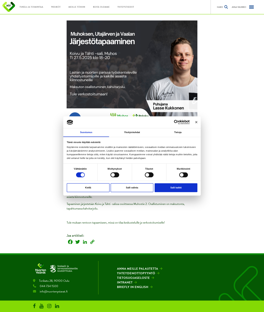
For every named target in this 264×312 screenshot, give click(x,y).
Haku (220, 7)
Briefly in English (132, 287)
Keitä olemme (101, 7)
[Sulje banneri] (196, 122)
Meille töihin (76, 7)
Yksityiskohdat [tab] (132, 132)
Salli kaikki (176, 187)
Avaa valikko (239, 7)
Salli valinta (132, 187)
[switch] (114, 175)
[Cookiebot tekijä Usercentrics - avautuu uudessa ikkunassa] (176, 122)
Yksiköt (56, 7)
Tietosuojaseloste (133, 277)
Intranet (125, 282)
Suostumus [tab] (86, 132)
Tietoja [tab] (178, 132)
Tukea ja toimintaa (31, 7)
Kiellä (88, 187)
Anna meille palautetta (137, 268)
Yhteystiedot (125, 7)
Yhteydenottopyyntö (136, 273)
